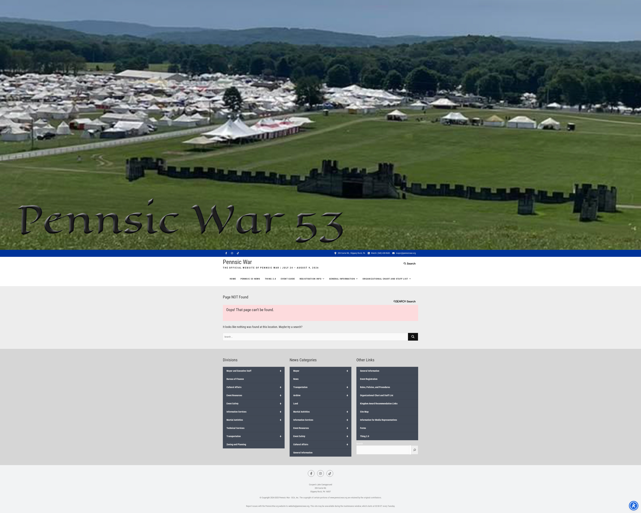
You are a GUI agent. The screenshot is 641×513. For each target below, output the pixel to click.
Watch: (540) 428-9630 (380, 253)
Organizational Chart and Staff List (385, 279)
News (295, 379)
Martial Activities (254, 420)
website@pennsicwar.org (298, 506)
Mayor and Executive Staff (254, 371)
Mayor (320, 371)
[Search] (414, 449)
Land (295, 403)
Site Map (364, 411)
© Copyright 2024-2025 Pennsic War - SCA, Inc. (279, 497)
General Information (342, 279)
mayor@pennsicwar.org (405, 253)
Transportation (254, 436)
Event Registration (368, 379)
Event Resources (254, 395)
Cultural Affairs (254, 387)
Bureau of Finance (235, 379)
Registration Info (311, 279)
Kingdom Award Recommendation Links (378, 403)
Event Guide (288, 279)
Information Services (254, 412)
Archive (320, 395)
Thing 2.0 (270, 279)
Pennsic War (237, 262)
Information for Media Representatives (378, 420)
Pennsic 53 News (250, 279)
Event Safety (254, 404)
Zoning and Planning (236, 444)
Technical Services (235, 428)
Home (233, 279)
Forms (363, 428)
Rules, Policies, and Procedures (375, 387)
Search (401, 301)
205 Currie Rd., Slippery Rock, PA (351, 253)
